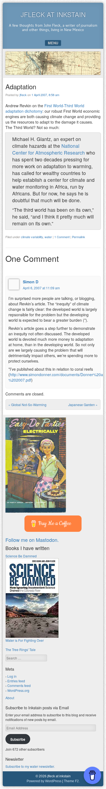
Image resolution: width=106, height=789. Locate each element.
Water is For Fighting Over (24, 640)
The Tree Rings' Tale (20, 649)
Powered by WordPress (44, 781)
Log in (12, 676)
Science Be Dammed (21, 556)
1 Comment (62, 237)
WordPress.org (18, 690)
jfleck (23, 95)
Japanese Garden (83, 404)
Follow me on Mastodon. (32, 539)
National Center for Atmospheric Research (48, 149)
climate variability (32, 237)
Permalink (78, 237)
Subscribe (17, 739)
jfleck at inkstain (53, 14)
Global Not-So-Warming (27, 404)
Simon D (30, 281)
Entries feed (16, 681)
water (48, 237)
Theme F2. (72, 781)
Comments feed (19, 685)
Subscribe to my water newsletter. (30, 766)
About (9, 697)
